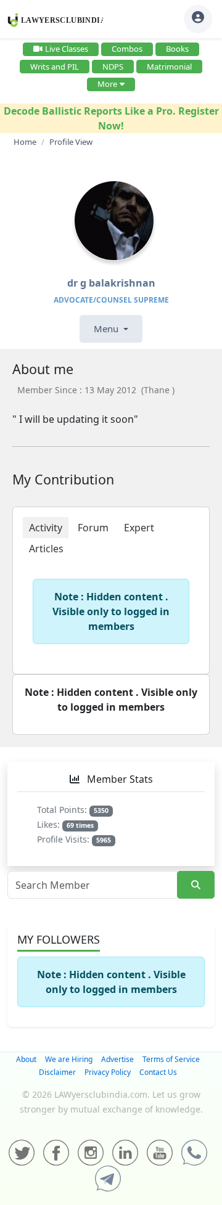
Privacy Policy (107, 1072)
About (26, 1059)
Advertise (117, 1059)
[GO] (196, 885)
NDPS (112, 66)
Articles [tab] (46, 548)
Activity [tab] (45, 527)
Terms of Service (171, 1059)
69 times (80, 825)
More (107, 83)
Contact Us (158, 1072)
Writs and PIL (54, 66)
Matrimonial (169, 66)
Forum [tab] (93, 527)
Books (177, 48)
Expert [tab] (139, 527)
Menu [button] (107, 328)
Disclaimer (57, 1072)
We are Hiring (68, 1059)
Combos (127, 48)
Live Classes (66, 48)
